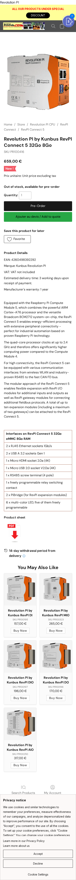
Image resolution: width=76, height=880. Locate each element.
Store (21, 124)
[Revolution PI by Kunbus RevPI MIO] (56, 589)
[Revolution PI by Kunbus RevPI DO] (56, 656)
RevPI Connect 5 (32, 129)
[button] (38, 15)
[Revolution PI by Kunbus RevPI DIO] (20, 656)
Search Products (23, 793)
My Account (52, 793)
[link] (38, 873)
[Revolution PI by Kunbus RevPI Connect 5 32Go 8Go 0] (38, 82)
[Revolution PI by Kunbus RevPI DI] (20, 589)
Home (8, 124)
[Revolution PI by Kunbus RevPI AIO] (20, 724)
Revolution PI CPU (42, 124)
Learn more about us (16, 845)
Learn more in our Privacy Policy (24, 841)
